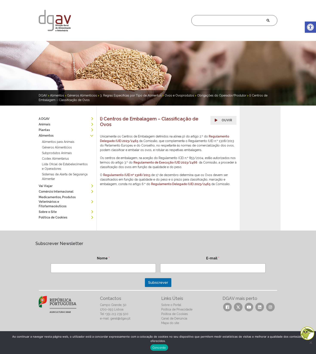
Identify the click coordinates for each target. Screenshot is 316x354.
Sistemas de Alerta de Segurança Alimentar (64, 177)
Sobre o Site (48, 212)
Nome (103, 258)
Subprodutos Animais (57, 153)
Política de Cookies (53, 217)
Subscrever (158, 282)
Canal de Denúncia (174, 318)
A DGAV (44, 118)
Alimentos (46, 135)
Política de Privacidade (176, 309)
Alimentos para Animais (58, 141)
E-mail (212, 258)
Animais (44, 124)
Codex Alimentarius (55, 158)
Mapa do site (170, 323)
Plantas (44, 130)
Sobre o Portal (171, 305)
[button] (310, 27)
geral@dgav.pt (120, 318)
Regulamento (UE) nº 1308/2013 (126, 175)
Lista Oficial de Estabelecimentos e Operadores (65, 166)
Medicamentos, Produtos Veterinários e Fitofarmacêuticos (57, 201)
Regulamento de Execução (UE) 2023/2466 (165, 162)
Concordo (159, 347)
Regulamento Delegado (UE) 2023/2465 (180, 184)
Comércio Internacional (56, 191)
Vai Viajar (45, 186)
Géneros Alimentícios (57, 147)
